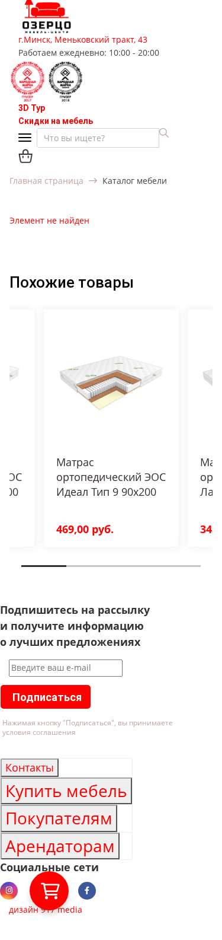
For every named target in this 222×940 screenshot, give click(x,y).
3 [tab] (114, 574)
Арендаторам (60, 845)
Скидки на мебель (55, 121)
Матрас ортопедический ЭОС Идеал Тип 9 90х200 (111, 477)
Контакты (29, 767)
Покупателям (58, 818)
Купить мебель (66, 790)
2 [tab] (69, 574)
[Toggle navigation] (27, 138)
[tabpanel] (111, 428)
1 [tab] (24, 574)
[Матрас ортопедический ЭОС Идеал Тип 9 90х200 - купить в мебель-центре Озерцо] (111, 383)
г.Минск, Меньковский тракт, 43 (82, 39)
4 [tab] (159, 574)
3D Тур (31, 108)
